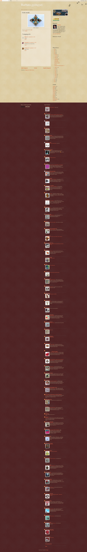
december (56, 54)
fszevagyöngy (47, 271)
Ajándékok (54, 86)
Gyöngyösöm (47, 329)
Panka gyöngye (47, 300)
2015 (54, 50)
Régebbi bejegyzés (47, 68)
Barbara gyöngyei (32, 5)
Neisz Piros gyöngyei (48, 178)
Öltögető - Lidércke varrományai (50, 171)
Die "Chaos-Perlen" (48, 522)
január (56, 77)
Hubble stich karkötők (53, 222)
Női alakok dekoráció (53, 157)
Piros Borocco (52, 487)
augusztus (56, 67)
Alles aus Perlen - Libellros (49, 185)
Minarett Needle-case (53, 523)
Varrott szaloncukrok (52, 407)
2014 (54, 52)
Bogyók (54, 87)
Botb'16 (51, 301)
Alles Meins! (47, 358)
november (56, 56)
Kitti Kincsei (47, 365)
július (55, 68)
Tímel (46, 192)
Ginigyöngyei (47, 307)
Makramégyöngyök (48, 214)
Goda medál (56, 60)
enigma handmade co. (48, 479)
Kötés (54, 96)
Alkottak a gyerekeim (53, 229)
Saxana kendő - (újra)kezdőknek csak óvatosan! (56, 164)
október (56, 57)
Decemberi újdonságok (53, 143)
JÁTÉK (46, 414)
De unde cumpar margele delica (54, 352)
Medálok (54, 97)
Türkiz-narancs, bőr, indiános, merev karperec (56, 236)
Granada (54, 92)
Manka (46, 264)
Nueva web (47, 395)
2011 (54, 80)
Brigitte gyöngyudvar (48, 399)
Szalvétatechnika (55, 99)
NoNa (46, 546)
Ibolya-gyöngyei (47, 343)
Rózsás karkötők (52, 344)
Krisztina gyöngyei (48, 436)
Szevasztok (51, 422)
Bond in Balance (52, 107)
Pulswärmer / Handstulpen (53, 186)
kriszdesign (47, 128)
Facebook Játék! (52, 315)
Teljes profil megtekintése (56, 33)
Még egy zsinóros (52, 322)
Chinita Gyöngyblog (48, 500)
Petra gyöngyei (47, 457)
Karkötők (54, 95)
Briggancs (46, 221)
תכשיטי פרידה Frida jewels (49, 529)
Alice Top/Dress (52, 200)
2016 (54, 49)
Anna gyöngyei (47, 515)
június (56, 70)
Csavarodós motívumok (53, 179)
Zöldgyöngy (47, 413)
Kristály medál (52, 537)
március (56, 74)
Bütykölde (46, 406)
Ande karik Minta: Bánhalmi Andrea (54, 272)
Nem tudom (47, 417)
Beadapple (47, 250)
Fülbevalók (54, 90)
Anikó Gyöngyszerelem (49, 149)
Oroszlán (51, 193)
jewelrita (46, 486)
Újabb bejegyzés (24, 68)
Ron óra (55, 64)
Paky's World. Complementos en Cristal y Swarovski (53, 394)
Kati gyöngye (47, 156)
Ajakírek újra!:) (52, 366)
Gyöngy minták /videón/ (49, 443)
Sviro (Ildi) (26, 42)
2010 (54, 81)
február (56, 75)
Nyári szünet (51, 508)
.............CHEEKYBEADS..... (49, 336)
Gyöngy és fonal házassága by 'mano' (51, 387)
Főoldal (35, 68)
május (56, 71)
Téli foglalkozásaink (52, 279)
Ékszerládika (47, 380)
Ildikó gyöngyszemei (48, 450)
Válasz (26, 39)
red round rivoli (52, 530)
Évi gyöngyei (47, 106)
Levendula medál (52, 258)
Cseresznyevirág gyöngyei (49, 314)
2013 (54, 53)
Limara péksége (47, 113)
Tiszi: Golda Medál (52, 265)
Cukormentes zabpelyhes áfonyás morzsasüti (56, 114)
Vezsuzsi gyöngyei (48, 142)
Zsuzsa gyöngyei (48, 472)
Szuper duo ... (52, 444)
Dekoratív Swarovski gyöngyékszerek (51, 228)
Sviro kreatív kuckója (48, 257)
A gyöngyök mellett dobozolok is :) (59, 65)
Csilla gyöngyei (47, 293)
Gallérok (54, 91)
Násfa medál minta (52, 465)
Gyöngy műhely (47, 536)
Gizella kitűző (56, 61)
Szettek (54, 100)
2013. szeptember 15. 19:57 (32, 42)
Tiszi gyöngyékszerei (48, 135)
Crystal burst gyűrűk (52, 458)
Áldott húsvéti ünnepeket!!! (53, 451)
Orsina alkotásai (47, 235)
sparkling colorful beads (49, 493)
